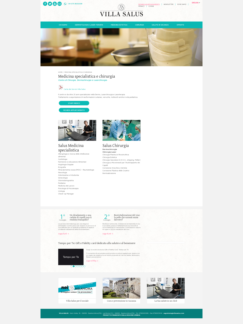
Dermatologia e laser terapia (89, 25)
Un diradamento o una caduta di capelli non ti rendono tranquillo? (81, 217)
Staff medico (74, 103)
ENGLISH (195, 2)
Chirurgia (139, 25)
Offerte (180, 25)
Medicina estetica (119, 25)
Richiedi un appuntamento (149, 4)
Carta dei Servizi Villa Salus (74, 89)
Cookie (151, 6)
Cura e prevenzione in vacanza (121, 301)
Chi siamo (63, 25)
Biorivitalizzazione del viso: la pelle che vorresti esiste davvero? (127, 217)
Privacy (141, 6)
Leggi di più (62, 233)
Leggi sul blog (91, 261)
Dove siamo (181, 4)
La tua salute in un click (166, 301)
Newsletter (168, 4)
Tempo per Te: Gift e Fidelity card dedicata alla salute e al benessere (96, 243)
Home (60, 72)
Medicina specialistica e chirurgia (78, 72)
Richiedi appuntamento (74, 110)
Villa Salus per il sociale (77, 301)
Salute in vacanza (160, 25)
